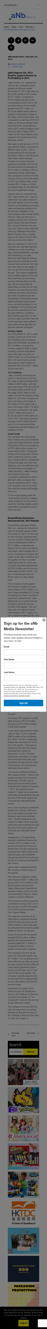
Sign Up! (23, 703)
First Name (9, 659)
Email (6, 647)
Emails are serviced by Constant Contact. (17, 695)
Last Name (9, 672)
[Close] (44, 620)
